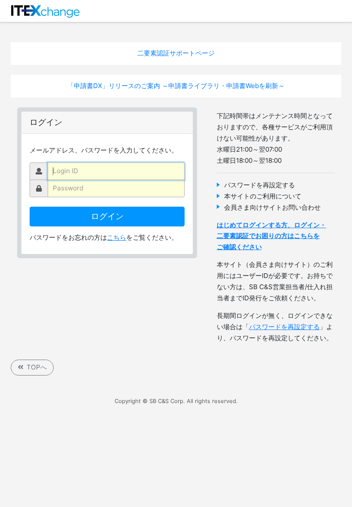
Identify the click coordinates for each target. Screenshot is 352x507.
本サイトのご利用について (262, 196)
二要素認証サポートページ (176, 53)
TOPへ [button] (37, 367)
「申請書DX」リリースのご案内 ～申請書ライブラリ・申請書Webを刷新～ (176, 86)
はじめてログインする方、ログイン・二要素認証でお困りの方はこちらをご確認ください (271, 236)
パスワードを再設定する (259, 185)
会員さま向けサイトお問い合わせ (272, 207)
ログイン (107, 216)
